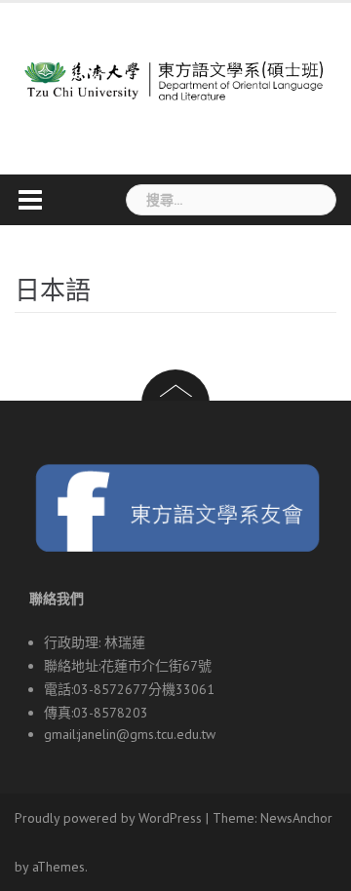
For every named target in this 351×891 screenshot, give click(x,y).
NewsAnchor (296, 818)
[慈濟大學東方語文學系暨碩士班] (175, 72)
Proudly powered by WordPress (108, 818)
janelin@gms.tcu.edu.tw (146, 734)
